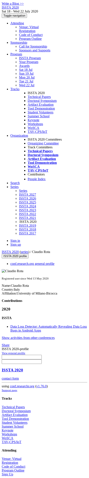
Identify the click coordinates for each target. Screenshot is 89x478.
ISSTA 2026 (27, 198)
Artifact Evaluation (41, 104)
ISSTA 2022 (27, 214)
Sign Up (7, 474)
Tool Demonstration (41, 108)
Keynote (33, 120)
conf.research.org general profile (32, 263)
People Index (37, 179)
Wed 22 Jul (26, 85)
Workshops (35, 124)
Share (6, 345)
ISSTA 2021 (27, 218)
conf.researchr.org (22, 386)
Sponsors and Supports (34, 50)
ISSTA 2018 (27, 229)
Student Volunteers (40, 112)
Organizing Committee (43, 143)
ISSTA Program (30, 58)
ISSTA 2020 (10, 252)
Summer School (38, 116)
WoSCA (33, 128)
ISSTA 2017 (27, 233)
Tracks (14, 89)
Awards (24, 66)
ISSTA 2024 (27, 206)
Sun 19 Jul (26, 73)
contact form (10, 378)
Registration (27, 31)
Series (23, 190)
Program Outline (30, 38)
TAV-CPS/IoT (37, 131)
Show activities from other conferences (28, 338)
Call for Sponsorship (33, 46)
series (24, 252)
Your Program (28, 62)
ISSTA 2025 (27, 202)
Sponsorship (18, 42)
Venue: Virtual (29, 27)
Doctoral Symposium (42, 100)
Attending (17, 23)
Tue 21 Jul (26, 81)
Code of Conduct (31, 35)
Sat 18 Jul (25, 69)
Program (16, 54)
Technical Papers (39, 97)
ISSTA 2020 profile (15, 256)
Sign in (15, 240)
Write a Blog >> (13, 3)
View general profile (13, 353)
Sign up (15, 244)
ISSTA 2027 (27, 194)
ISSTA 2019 (27, 225)
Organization (19, 135)
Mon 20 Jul (27, 77)
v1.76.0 (41, 386)
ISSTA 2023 (27, 210)
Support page (9, 390)
